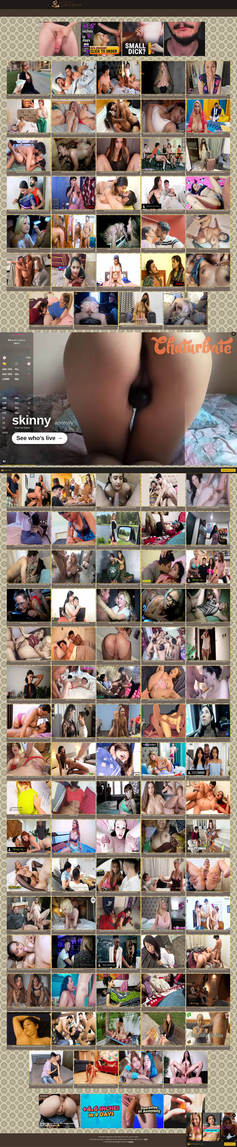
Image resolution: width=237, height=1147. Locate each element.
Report (131, 1142)
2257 (145, 1139)
